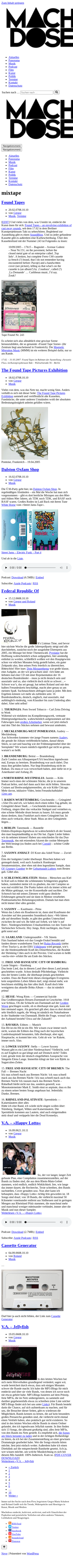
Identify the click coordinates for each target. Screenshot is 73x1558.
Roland (17, 1255)
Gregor (17, 212)
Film (11, 69)
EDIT (5, 222)
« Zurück (14, 1467)
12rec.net (6, 793)
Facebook (16, 1530)
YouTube (16, 1534)
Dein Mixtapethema (38, 668)
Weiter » (13, 1495)
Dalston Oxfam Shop (20, 469)
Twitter (15, 1527)
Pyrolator (54, 652)
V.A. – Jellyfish (15, 1326)
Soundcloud (17, 1537)
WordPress (33, 1553)
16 (10, 1492)
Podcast (13, 66)
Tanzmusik (7, 840)
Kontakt (13, 82)
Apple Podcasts (22, 583)
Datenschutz (15, 85)
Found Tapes (13, 202)
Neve (4, 1553)
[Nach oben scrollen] (4, 1547)
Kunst (12, 73)
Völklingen (39, 946)
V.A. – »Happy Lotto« (21, 1123)
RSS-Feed (16, 1523)
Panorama (14, 60)
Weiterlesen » (21, 1212)
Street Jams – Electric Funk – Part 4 (21, 552)
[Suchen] (56, 92)
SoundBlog (36, 234)
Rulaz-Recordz (52, 943)
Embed (40, 577)
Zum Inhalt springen (12, 2)
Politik (12, 76)
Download (17, 577)
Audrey (63, 737)
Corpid (46, 843)
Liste (20, 558)
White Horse (8, 504)
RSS (35, 583)
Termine (13, 79)
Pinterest (15, 1541)
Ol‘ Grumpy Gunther (13, 868)
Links (45, 1404)
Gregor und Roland (24, 601)
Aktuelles (14, 57)
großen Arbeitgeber (31, 722)
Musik (12, 63)
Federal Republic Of (20, 591)
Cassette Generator (19, 1245)
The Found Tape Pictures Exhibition (34, 370)
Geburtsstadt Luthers (44, 868)
